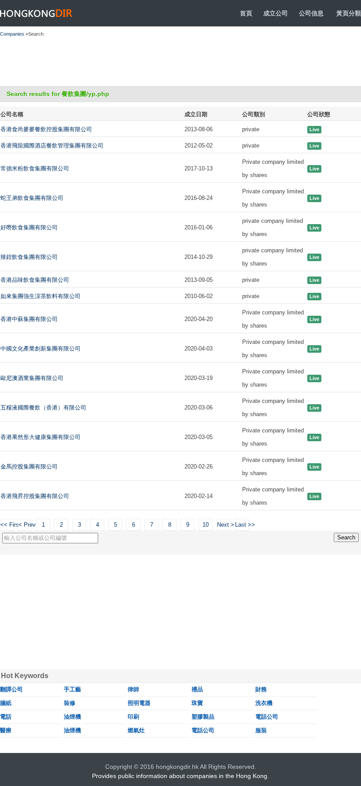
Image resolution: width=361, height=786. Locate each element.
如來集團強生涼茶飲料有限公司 (40, 296)
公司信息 (311, 13)
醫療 (5, 730)
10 (206, 524)
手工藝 (72, 689)
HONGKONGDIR (36, 13)
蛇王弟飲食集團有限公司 (31, 198)
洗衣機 (264, 703)
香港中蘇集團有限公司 (29, 319)
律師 (133, 689)
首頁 (246, 13)
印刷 (133, 716)
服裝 (261, 730)
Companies (12, 34)
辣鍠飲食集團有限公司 (29, 257)
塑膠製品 (203, 716)
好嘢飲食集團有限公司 (29, 227)
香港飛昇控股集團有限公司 (34, 496)
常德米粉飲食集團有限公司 (34, 168)
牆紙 (5, 703)
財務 (261, 689)
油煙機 (72, 716)
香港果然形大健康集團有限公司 (40, 437)
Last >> (242, 524)
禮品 (197, 689)
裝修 (69, 703)
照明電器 (139, 703)
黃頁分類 (348, 13)
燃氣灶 (136, 730)
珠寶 (197, 703)
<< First (7, 524)
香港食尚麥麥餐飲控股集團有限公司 (46, 129)
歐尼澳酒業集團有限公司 (31, 378)
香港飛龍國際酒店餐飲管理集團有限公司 (51, 145)
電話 (5, 716)
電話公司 (266, 716)
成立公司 (275, 13)
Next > (224, 524)
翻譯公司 (11, 689)
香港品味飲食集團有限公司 (34, 280)
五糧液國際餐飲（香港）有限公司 (43, 407)
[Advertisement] (159, 61)
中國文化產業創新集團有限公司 (40, 348)
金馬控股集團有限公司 (29, 466)
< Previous (25, 524)
